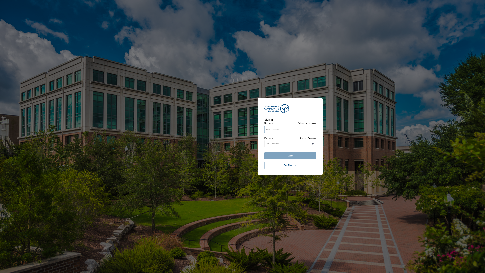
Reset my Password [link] (307, 138)
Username (269, 123)
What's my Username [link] (307, 123)
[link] (290, 165)
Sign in (268, 119)
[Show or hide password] (313, 144)
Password (268, 138)
